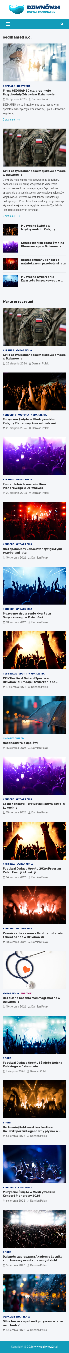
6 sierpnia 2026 (15, 1136)
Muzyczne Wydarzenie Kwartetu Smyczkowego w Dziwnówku (41, 280)
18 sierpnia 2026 (16, 622)
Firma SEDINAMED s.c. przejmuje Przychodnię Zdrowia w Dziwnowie (29, 92)
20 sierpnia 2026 (16, 428)
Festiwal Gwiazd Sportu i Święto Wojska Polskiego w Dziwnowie (32, 1064)
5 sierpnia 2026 (15, 1265)
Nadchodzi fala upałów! (20, 743)
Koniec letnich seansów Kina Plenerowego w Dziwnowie (42, 244)
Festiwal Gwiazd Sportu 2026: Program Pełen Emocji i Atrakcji (32, 870)
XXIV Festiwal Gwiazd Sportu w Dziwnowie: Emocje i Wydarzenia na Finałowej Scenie (29, 682)
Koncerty (9, 415)
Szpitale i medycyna (16, 86)
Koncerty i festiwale (17, 1187)
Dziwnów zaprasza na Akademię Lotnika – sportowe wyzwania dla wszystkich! (34, 1258)
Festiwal (9, 864)
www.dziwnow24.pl (46, 1346)
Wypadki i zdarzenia (16, 1316)
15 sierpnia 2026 (16, 748)
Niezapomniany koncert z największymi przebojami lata (43, 261)
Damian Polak (40, 99)
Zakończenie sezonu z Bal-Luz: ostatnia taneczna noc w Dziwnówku (32, 935)
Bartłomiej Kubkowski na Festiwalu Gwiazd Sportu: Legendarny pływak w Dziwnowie (30, 1131)
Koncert (9, 544)
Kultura (8, 350)
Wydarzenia (24, 350)
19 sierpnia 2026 (16, 557)
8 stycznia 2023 (16, 99)
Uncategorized (13, 738)
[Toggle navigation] (8, 24)
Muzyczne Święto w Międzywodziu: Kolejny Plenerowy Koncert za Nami (41, 229)
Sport (22, 673)
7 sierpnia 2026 (15, 1071)
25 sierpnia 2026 (16, 363)
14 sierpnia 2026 (16, 877)
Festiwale (10, 673)
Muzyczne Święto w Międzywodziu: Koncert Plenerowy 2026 (29, 1194)
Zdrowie (26, 993)
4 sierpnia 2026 (15, 1330)
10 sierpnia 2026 (16, 942)
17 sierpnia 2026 (16, 687)
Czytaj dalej (9, 119)
